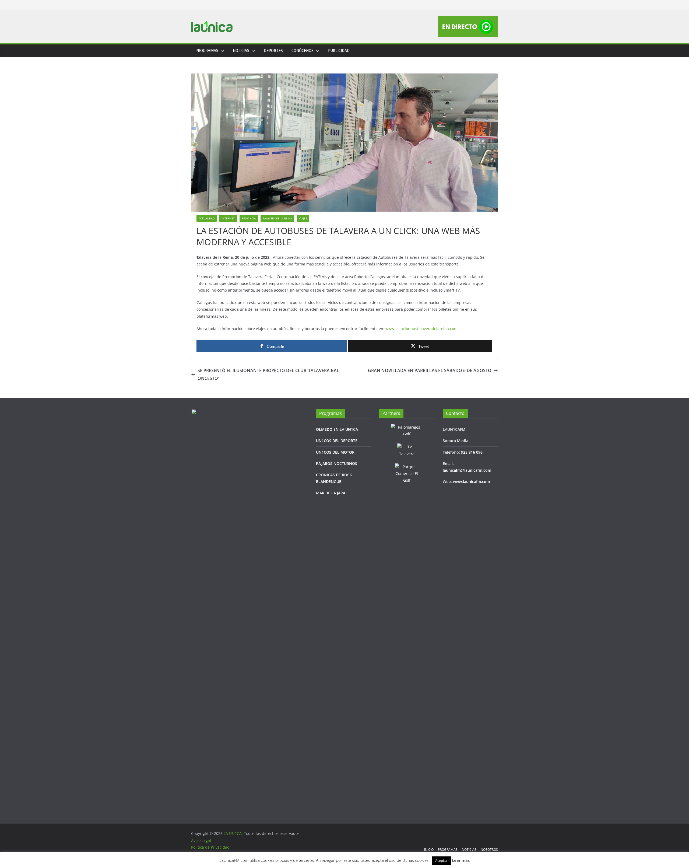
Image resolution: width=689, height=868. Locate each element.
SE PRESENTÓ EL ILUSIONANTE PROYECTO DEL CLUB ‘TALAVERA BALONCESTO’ (268, 374)
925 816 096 (472, 452)
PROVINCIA (249, 218)
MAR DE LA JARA (330, 492)
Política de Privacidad (210, 847)
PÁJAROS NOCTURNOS (336, 463)
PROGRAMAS (206, 50)
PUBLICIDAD (339, 50)
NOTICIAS (241, 50)
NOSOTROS (489, 849)
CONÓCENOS (302, 50)
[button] (221, 51)
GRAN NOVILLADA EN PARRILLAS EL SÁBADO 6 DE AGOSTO (429, 370)
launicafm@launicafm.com (467, 470)
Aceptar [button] (441, 860)
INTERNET (228, 218)
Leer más (461, 860)
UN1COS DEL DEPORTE (336, 440)
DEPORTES (273, 50)
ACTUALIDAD (207, 218)
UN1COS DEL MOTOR (335, 452)
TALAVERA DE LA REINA (277, 218)
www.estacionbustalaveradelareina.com (421, 328)
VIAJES (303, 218)
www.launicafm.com (471, 481)
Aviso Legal (201, 840)
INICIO (429, 849)
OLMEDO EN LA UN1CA (337, 429)
